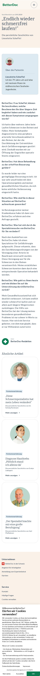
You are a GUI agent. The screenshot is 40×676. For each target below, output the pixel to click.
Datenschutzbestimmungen (11, 666)
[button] (34, 5)
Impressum (26, 666)
